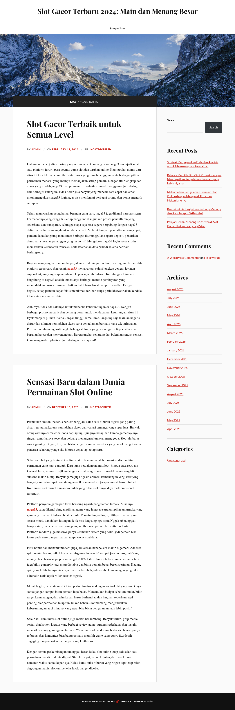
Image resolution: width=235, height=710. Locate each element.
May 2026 (173, 315)
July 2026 (173, 297)
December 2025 (177, 359)
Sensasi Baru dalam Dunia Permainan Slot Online (76, 386)
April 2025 (173, 429)
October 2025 (176, 376)
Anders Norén (143, 701)
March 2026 (174, 333)
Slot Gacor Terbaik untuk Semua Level (74, 128)
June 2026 (173, 306)
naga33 (72, 268)
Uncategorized (100, 149)
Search (171, 120)
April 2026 (173, 324)
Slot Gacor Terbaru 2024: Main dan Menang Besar (117, 11)
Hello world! (212, 257)
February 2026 (176, 341)
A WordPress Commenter (183, 257)
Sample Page (117, 28)
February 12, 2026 (65, 149)
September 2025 (177, 385)
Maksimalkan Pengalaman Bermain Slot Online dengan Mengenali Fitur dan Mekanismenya (192, 196)
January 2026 (175, 350)
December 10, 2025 (65, 407)
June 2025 (173, 411)
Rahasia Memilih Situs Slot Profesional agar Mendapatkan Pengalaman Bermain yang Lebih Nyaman (194, 179)
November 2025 (177, 367)
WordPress (107, 701)
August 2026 (175, 289)
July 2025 (173, 402)
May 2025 (173, 420)
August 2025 (175, 394)
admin (36, 149)
